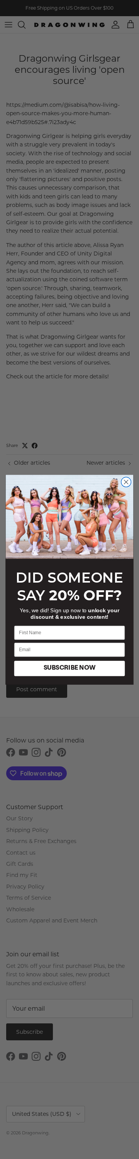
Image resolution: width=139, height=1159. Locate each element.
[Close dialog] (126, 482)
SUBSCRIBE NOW (69, 668)
